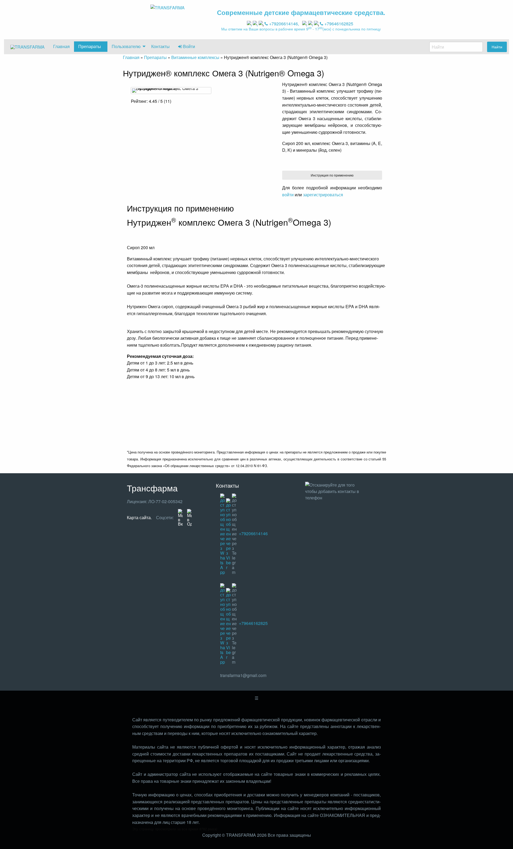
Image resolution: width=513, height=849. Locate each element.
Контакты (160, 46)
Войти (188, 46)
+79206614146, (284, 24)
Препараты (89, 46)
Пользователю (126, 46)
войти (288, 194)
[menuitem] (27, 46)
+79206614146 (253, 533)
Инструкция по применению (332, 175)
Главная (61, 46)
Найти (497, 46)
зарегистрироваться (323, 194)
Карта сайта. (139, 517)
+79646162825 (338, 24)
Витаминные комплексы (195, 57)
